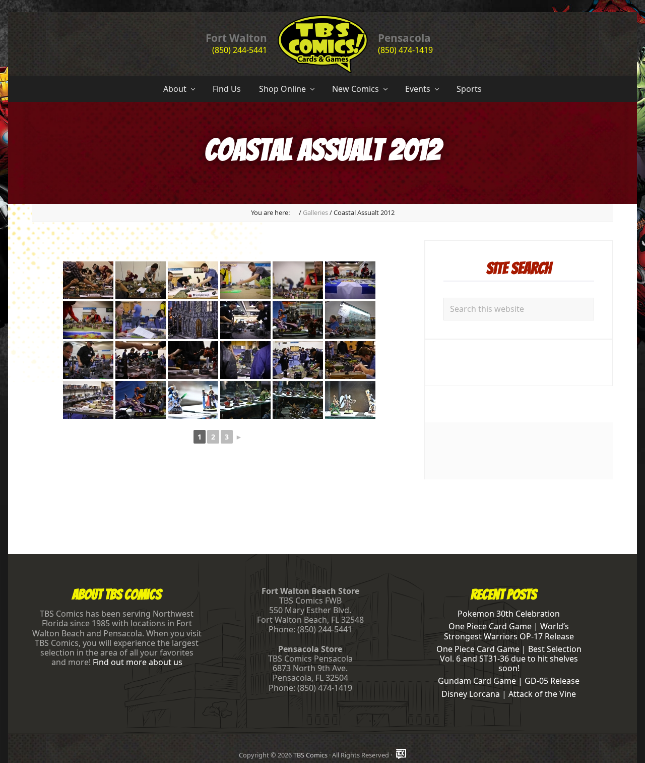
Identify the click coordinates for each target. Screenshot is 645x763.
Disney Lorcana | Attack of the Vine (508, 693)
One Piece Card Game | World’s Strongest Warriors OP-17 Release (509, 631)
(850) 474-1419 (405, 50)
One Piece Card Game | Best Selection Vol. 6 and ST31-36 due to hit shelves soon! (509, 658)
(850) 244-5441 (239, 50)
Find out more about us (137, 662)
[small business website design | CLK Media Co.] (401, 754)
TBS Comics (310, 754)
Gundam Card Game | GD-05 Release (508, 680)
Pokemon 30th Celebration (509, 613)
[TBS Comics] (294, 212)
